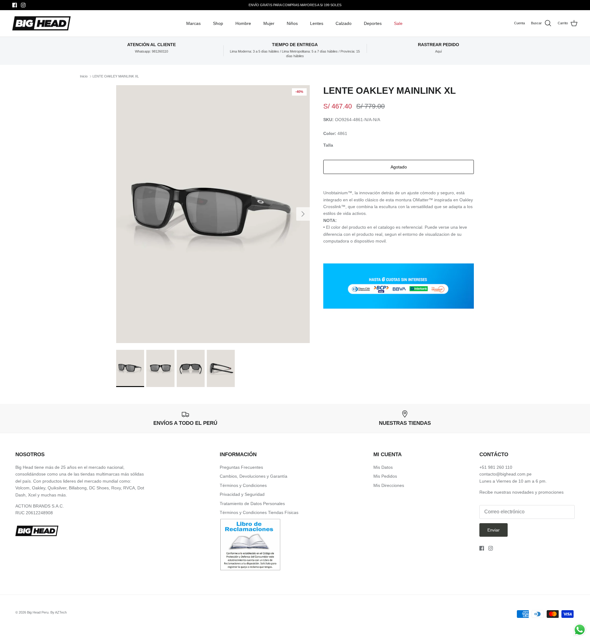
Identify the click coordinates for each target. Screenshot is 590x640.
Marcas (193, 23)
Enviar (493, 529)
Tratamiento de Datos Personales (252, 503)
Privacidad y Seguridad (242, 494)
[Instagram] (23, 5)
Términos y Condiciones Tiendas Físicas (259, 512)
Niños (292, 23)
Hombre (243, 23)
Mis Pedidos (385, 476)
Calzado (344, 23)
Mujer (268, 23)
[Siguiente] (303, 214)
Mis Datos (383, 467)
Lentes (316, 23)
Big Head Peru (38, 612)
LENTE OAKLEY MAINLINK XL (115, 76)
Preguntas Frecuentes (241, 467)
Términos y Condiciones (243, 485)
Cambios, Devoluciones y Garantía (253, 476)
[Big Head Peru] (41, 23)
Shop (218, 23)
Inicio (84, 76)
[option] (213, 214)
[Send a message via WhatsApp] (579, 629)
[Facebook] (14, 5)
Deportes (373, 23)
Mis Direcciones (388, 485)
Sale (398, 23)
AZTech (61, 612)
